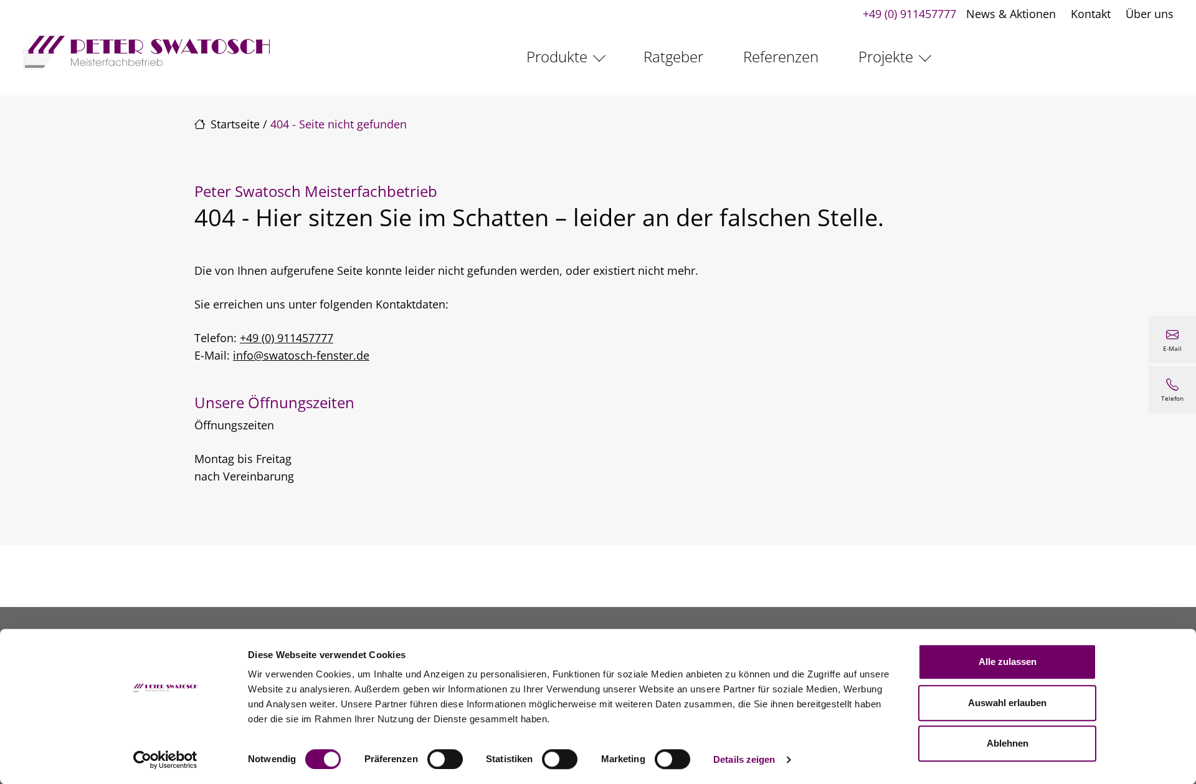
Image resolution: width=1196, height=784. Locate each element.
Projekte (885, 56)
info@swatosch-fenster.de (301, 355)
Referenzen (781, 56)
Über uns (1150, 13)
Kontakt (1091, 13)
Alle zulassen (1008, 661)
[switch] (445, 759)
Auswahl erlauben (1007, 702)
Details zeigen (744, 759)
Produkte (556, 56)
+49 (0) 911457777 (909, 13)
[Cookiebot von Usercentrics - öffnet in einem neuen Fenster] (165, 759)
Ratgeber (673, 56)
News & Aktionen (1011, 13)
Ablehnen (1007, 743)
